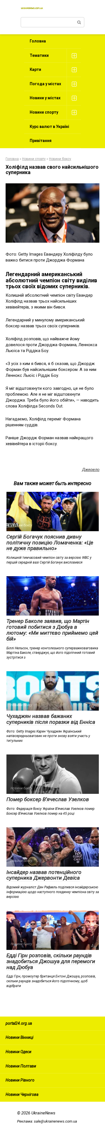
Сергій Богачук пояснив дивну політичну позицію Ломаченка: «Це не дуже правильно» (49, 542)
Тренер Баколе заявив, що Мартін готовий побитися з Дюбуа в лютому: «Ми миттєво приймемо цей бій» (52, 630)
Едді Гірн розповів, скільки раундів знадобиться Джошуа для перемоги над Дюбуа (50, 961)
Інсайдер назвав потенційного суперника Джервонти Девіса (43, 875)
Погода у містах (45, 84)
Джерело (90, 469)
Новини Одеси (18, 1051)
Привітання (41, 140)
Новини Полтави (21, 1066)
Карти (35, 69)
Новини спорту (44, 112)
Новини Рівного (20, 1080)
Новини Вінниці (19, 1037)
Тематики (39, 55)
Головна (38, 41)
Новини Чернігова (22, 1094)
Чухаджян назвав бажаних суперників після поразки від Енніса (50, 719)
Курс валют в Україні (49, 126)
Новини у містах (45, 98)
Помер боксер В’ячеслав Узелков (47, 799)
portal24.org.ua (19, 1023)
